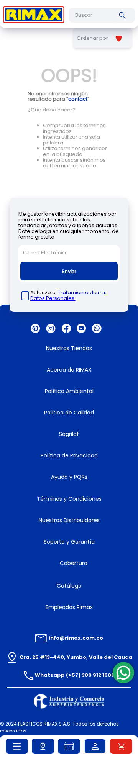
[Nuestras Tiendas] (69, 746)
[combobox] (102, 15)
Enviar (69, 271)
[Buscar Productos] (124, 15)
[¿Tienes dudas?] (123, 672)
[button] (43, 746)
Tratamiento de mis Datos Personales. (68, 295)
